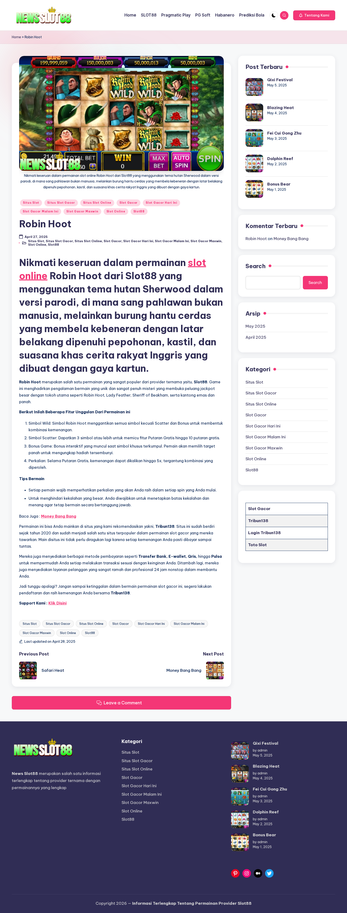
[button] (314, 15)
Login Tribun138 (264, 532)
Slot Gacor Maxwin (82, 211)
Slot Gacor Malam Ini (40, 211)
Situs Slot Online (97, 202)
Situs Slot (31, 202)
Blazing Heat (280, 107)
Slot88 (139, 211)
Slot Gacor (128, 202)
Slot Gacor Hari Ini (161, 202)
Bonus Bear (279, 183)
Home (16, 37)
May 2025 (255, 326)
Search (255, 265)
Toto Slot (257, 544)
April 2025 (255, 337)
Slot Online (115, 211)
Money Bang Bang (291, 238)
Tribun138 (258, 520)
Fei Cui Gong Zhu (284, 132)
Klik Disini (57, 603)
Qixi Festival (280, 79)
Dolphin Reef (280, 158)
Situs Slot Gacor (61, 202)
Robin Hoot (256, 238)
